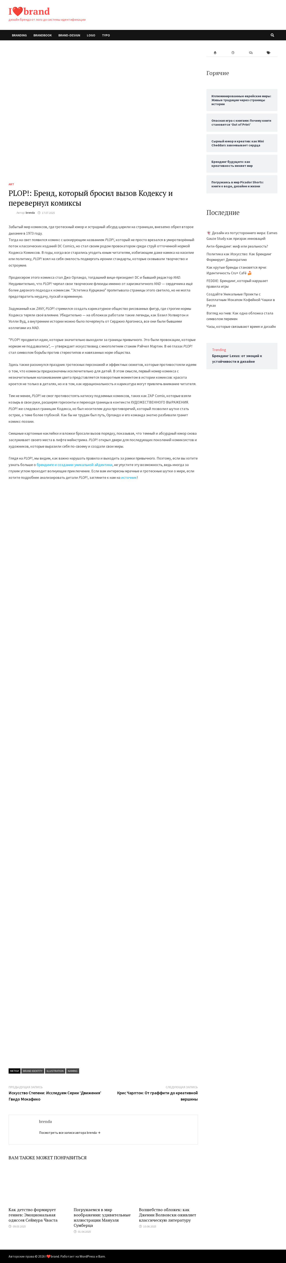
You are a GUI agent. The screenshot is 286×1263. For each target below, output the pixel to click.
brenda (30, 213)
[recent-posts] (233, 53)
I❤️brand (29, 11)
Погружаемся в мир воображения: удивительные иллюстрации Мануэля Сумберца (102, 1217)
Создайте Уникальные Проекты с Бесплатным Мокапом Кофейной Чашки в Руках (240, 300)
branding (19, 35)
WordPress (87, 1256)
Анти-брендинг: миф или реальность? (237, 246)
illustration (55, 1071)
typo (106, 35)
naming (72, 1071)
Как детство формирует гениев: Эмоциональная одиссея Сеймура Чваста (33, 1215)
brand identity (33, 1071)
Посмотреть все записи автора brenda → (69, 1132)
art (11, 184)
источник (129, 477)
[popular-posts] (215, 53)
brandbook (42, 35)
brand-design (69, 35)
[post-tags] (268, 53)
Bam (101, 1256)
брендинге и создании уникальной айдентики (74, 464)
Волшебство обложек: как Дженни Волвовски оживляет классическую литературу (167, 1215)
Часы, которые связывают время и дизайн (241, 326)
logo (91, 35)
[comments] (251, 53)
